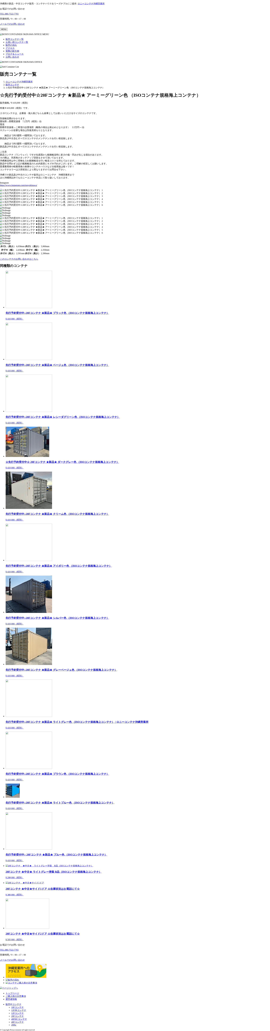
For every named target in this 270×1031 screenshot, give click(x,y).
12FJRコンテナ (18, 1010)
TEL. (9, 14)
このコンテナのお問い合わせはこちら (19, 259)
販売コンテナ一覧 (15, 39)
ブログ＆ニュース (15, 54)
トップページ (12, 993)
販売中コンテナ (13, 1004)
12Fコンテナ (17, 1013)
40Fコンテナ (17, 1022)
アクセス (10, 48)
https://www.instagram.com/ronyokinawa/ (18, 185)
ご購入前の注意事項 (16, 996)
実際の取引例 (12, 51)
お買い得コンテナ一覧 (17, 42)
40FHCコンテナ (19, 1019)
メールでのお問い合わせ (12, 24)
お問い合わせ (12, 57)
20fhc (13, 1025)
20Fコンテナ (17, 1016)
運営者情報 (11, 999)
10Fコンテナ (17, 1007)
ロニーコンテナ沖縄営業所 (91, 3)
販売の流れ (11, 45)
